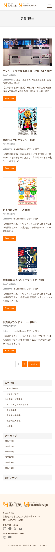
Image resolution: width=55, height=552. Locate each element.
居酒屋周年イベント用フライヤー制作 (23, 280)
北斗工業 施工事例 (21, 80)
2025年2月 (9, 463)
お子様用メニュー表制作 (16, 210)
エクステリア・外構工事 (17, 405)
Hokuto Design (19, 149)
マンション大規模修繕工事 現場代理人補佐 (27, 71)
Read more (9, 98)
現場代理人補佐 (13, 421)
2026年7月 (9, 441)
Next (34, 364)
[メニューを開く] (49, 5)
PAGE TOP (50, 532)
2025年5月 (9, 452)
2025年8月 (9, 446)
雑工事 (17, 83)
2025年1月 (9, 468)
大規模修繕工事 (39, 80)
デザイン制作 (33, 149)
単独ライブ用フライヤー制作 (19, 140)
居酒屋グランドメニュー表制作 (20, 322)
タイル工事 (11, 410)
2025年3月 (9, 457)
